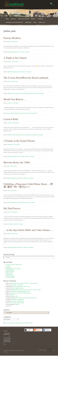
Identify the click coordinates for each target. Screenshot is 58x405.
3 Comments (26, 52)
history (13, 93)
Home (7, 18)
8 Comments (34, 113)
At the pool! (8, 267)
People (22, 52)
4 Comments (41, 93)
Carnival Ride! (11, 119)
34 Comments (40, 134)
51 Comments (20, 224)
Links (34, 22)
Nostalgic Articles (23, 18)
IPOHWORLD (14, 3)
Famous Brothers (12, 38)
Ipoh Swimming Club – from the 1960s (21, 286)
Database (40, 18)
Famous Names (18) (10, 271)
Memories (23, 71)
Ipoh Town (18, 52)
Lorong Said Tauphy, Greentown (16, 288)
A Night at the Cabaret (15, 57)
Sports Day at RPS (14, 296)
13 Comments (28, 71)
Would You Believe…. (15, 99)
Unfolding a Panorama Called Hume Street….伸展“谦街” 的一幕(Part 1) (28, 185)
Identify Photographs (11, 52)
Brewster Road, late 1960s (17, 162)
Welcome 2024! (9, 274)
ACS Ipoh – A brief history (17, 285)
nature (30, 113)
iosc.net (49, 350)
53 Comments (32, 202)
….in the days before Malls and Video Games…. (28, 230)
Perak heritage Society (24, 202)
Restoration (32, 93)
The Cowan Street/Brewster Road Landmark (26, 77)
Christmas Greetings (10, 275)
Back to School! (9, 273)
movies (21, 93)
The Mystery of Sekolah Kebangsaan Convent (20, 291)
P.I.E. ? (10, 306)
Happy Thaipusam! (10, 270)
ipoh (17, 178)
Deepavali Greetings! (10, 277)
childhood (9, 93)
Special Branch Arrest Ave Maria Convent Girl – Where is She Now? (24, 283)
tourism (37, 93)
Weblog (33, 18)
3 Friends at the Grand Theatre (19, 140)
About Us (13, 18)
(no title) (8, 266)
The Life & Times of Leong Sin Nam (14, 264)
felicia (16, 41)
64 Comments (31, 178)
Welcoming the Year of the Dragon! (13, 268)
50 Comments (31, 247)
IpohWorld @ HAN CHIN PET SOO (14, 22)
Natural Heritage (26, 93)
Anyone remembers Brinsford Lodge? (16, 302)
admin (15, 190)
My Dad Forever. (12, 208)
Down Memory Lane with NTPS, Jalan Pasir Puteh (20, 293)
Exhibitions (28, 22)
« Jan (5, 344)
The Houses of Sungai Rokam (18, 299)
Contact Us (41, 22)
